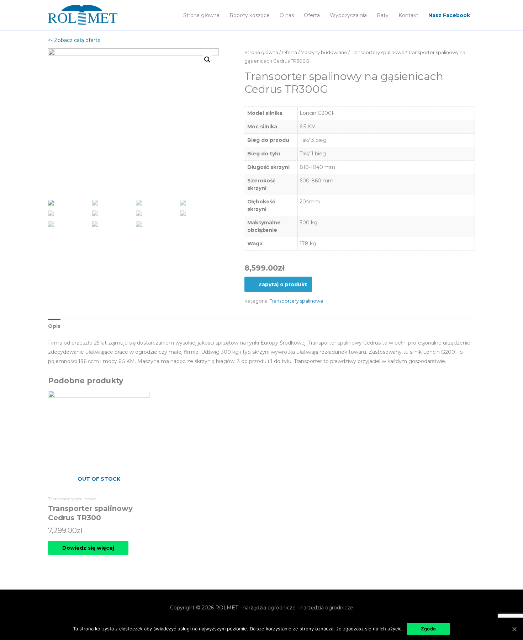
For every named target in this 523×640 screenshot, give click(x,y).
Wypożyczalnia (348, 15)
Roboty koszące (249, 15)
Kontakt (408, 15)
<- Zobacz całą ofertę (74, 40)
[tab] (54, 326)
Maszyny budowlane (324, 52)
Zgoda (428, 628)
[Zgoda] (514, 629)
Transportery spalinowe (378, 52)
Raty (383, 15)
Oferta (312, 15)
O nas (287, 15)
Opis (54, 326)
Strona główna (201, 15)
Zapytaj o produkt (282, 284)
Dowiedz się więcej (88, 548)
